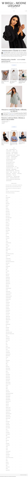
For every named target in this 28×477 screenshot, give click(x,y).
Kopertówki (7, 300)
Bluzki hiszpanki (7, 211)
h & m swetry (8, 156)
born (12, 153)
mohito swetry (17, 170)
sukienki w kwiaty (8, 415)
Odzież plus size (8, 338)
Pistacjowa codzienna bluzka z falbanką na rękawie (14, 110)
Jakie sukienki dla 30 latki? (10, 163)
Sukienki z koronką (8, 418)
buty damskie (7, 236)
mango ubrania (8, 169)
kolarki (6, 272)
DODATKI (7, 244)
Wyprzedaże (7, 463)
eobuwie (7, 250)
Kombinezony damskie (8, 288)
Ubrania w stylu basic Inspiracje (9, 457)
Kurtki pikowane (8, 308)
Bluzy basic (7, 222)
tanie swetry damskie (17, 176)
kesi (15, 166)
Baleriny (7, 200)
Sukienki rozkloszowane (8, 413)
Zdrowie (7, 468)
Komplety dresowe (8, 294)
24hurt (7, 149)
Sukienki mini (7, 405)
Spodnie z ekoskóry (8, 382)
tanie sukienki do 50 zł (9, 176)
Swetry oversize (8, 426)
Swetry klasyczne (8, 424)
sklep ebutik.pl (14, 173)
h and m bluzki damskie (14, 156)
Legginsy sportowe (8, 319)
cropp (6, 239)
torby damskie (7, 443)
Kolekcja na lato (7, 280)
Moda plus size (7, 330)
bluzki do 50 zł (8, 152)
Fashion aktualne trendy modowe (10, 253)
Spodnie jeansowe (8, 379)
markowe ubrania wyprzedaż (10, 170)
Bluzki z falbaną (7, 219)
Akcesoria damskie (8, 197)
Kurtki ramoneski (8, 313)
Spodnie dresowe (8, 377)
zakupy (6, 465)
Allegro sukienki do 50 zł (12, 149)
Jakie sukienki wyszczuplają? (10, 166)
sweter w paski (19, 173)
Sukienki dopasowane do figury (9, 393)
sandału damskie (8, 360)
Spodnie (7, 371)
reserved (7, 357)
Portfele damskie (8, 352)
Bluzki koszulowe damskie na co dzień (14, 50)
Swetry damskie (8, 421)
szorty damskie (7, 432)
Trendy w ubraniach (8, 451)
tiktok (6, 438)
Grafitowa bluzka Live (22, 142)
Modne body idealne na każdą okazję (10, 192)
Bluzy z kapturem (8, 230)
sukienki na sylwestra (8, 410)
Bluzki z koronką (8, 220)
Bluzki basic (7, 208)
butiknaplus (16, 153)
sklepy (6, 363)
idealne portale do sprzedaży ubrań (10, 261)
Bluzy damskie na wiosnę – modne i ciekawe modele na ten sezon (13, 186)
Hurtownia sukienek (8, 258)
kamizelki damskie (8, 266)
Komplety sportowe (8, 299)
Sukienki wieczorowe (8, 416)
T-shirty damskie (8, 437)
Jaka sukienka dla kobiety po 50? (10, 159)
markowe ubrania (14, 169)
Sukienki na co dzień (8, 407)
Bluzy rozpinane (8, 228)
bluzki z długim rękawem (9, 217)
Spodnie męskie (7, 380)
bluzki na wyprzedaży (15, 152)
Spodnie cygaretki (8, 374)
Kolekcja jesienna (8, 277)
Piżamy (6, 344)
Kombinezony (7, 286)
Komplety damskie (8, 291)
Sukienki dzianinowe (8, 394)
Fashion (7, 252)
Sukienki (7, 388)
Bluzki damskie (14, 108)
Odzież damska (7, 336)
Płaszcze (7, 346)
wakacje (7, 460)
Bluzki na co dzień (8, 214)
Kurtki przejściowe (8, 310)
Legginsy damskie (8, 316)
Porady (7, 349)
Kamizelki (7, 264)
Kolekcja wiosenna (8, 283)
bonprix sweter (8, 153)
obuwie (7, 335)
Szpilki (6, 435)
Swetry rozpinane (8, 427)
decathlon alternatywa (8, 242)
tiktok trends (7, 440)
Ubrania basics (7, 452)
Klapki (6, 269)
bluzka (9, 112)
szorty (6, 429)
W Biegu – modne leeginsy (14, 4)
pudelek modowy (8, 355)
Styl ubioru (7, 385)
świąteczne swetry (8, 180)
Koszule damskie (8, 302)
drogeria (7, 247)
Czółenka (7, 241)
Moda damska (7, 327)
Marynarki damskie (8, 324)
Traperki (7, 446)
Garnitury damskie (8, 255)
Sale (6, 358)
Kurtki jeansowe (8, 305)
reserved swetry (8, 173)
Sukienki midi (7, 404)
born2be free (7, 233)
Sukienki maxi (7, 402)
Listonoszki (7, 322)
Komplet (7, 289)
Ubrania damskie (8, 454)
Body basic (7, 231)
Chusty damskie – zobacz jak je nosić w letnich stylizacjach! (12, 191)
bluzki (2, 55)
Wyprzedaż (7, 462)
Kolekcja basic (7, 275)
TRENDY (14, 49)
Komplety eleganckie (8, 297)
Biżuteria (7, 206)
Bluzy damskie (7, 225)
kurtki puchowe (7, 311)
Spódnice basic (7, 366)
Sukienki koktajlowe (8, 399)
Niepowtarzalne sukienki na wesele (10, 333)
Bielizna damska (8, 203)
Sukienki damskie (8, 391)
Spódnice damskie (8, 368)
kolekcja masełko (8, 278)
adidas (6, 195)
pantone (7, 341)
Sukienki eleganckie (8, 396)
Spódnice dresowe (8, 369)
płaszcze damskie (8, 347)
